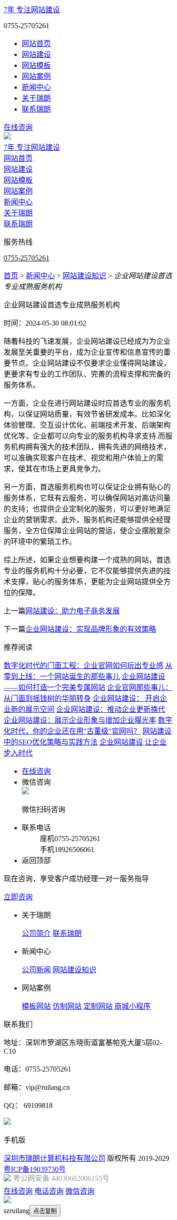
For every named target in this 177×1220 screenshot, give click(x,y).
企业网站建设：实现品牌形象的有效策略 (90, 629)
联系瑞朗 (36, 109)
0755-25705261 (26, 258)
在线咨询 (18, 127)
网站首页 (36, 43)
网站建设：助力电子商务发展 (72, 611)
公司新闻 (36, 970)
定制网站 (98, 1006)
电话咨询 (49, 1191)
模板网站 (36, 1006)
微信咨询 (79, 1191)
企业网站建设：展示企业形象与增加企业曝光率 (80, 720)
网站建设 (36, 54)
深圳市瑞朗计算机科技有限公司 (54, 1158)
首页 (11, 276)
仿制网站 (67, 1006)
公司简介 (36, 933)
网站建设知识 (84, 276)
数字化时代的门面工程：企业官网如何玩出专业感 (83, 665)
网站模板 (36, 65)
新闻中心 (36, 87)
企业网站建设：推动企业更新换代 (110, 709)
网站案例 (36, 76)
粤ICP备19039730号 (35, 1169)
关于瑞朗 (36, 98)
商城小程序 (132, 1006)
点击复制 (45, 1211)
